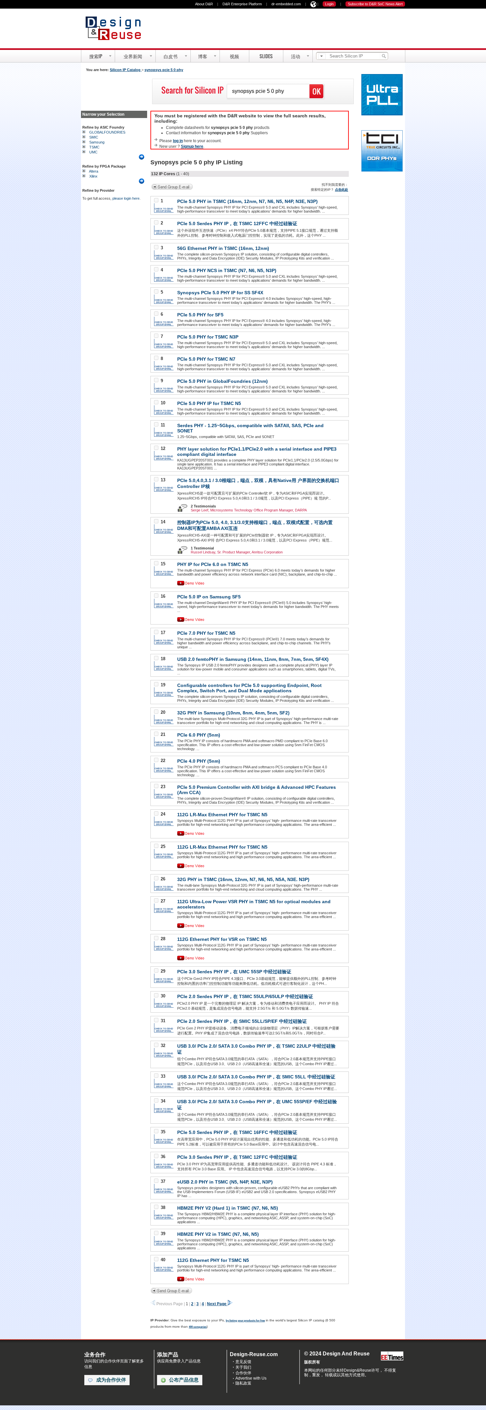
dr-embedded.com (286, 4)
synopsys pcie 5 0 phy (163, 70)
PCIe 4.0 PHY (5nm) (198, 761)
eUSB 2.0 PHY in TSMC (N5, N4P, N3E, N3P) (225, 1182)
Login (329, 4)
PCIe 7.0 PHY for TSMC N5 (206, 633)
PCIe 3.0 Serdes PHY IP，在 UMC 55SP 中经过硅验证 (234, 971)
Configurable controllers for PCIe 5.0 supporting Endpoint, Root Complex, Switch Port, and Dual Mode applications (249, 688)
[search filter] (322, 56)
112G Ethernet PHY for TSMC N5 (213, 1260)
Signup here (192, 146)
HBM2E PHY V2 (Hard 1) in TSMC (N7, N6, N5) (227, 1208)
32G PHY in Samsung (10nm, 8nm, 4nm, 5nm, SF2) (233, 712)
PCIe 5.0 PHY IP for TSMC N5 (209, 403)
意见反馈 (243, 1361)
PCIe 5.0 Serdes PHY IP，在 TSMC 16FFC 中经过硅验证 (237, 1132)
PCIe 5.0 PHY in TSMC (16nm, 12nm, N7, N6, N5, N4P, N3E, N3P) (247, 201)
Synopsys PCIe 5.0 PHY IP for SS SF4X (220, 292)
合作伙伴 (243, 1373)
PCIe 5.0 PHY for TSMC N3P (207, 337)
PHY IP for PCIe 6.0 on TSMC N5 (212, 564)
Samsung (96, 142)
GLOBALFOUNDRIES (107, 132)
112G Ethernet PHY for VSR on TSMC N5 (222, 939)
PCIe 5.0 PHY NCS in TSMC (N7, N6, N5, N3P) (226, 270)
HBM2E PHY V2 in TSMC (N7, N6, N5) (218, 1234)
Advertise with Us (250, 1378)
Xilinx (93, 176)
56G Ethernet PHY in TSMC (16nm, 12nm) (223, 248)
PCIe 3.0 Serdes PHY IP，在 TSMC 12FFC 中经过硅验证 (237, 1157)
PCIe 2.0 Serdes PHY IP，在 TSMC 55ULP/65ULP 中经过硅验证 (245, 996)
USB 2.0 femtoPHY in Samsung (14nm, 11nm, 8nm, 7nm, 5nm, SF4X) (253, 659)
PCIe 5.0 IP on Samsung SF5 (209, 596)
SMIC (93, 137)
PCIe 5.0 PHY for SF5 (200, 314)
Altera (93, 171)
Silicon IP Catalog (126, 70)
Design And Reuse (116, 28)
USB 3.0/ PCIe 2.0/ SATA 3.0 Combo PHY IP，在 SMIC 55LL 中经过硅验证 (256, 1076)
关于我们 (243, 1367)
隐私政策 (243, 1383)
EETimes (392, 1356)
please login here (126, 198)
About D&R (204, 4)
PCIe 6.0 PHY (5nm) (198, 735)
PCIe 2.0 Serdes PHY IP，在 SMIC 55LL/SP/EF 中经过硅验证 (242, 1021)
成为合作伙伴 (111, 1380)
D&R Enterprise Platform (242, 4)
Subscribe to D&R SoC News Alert (375, 4)
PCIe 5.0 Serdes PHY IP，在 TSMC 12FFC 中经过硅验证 (237, 223)
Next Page (217, 1304)
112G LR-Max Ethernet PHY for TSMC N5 (222, 814)
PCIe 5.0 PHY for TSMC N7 (206, 359)
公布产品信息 (184, 1380)
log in (178, 141)
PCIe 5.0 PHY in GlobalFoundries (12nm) (222, 381)
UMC (93, 152)
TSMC (94, 147)
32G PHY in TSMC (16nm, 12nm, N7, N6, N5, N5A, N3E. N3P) (243, 879)
